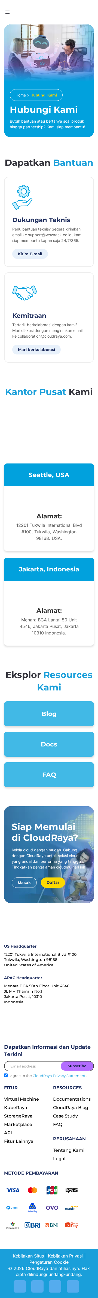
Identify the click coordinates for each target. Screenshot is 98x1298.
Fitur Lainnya (18, 1141)
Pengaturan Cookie (49, 1262)
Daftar (53, 882)
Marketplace (18, 1124)
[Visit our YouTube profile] (55, 1286)
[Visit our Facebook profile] (73, 1286)
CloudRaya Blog (70, 1107)
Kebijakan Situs (28, 1256)
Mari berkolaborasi (36, 349)
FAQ (49, 775)
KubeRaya (15, 1107)
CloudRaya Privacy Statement (59, 1075)
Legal (59, 1158)
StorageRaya (18, 1116)
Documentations (72, 1099)
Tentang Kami (68, 1150)
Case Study (65, 1116)
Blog (49, 714)
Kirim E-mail (30, 253)
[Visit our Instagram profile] (20, 1286)
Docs (49, 744)
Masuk (24, 882)
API (8, 1132)
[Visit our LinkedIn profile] (37, 1286)
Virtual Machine (21, 1099)
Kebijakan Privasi (65, 1256)
